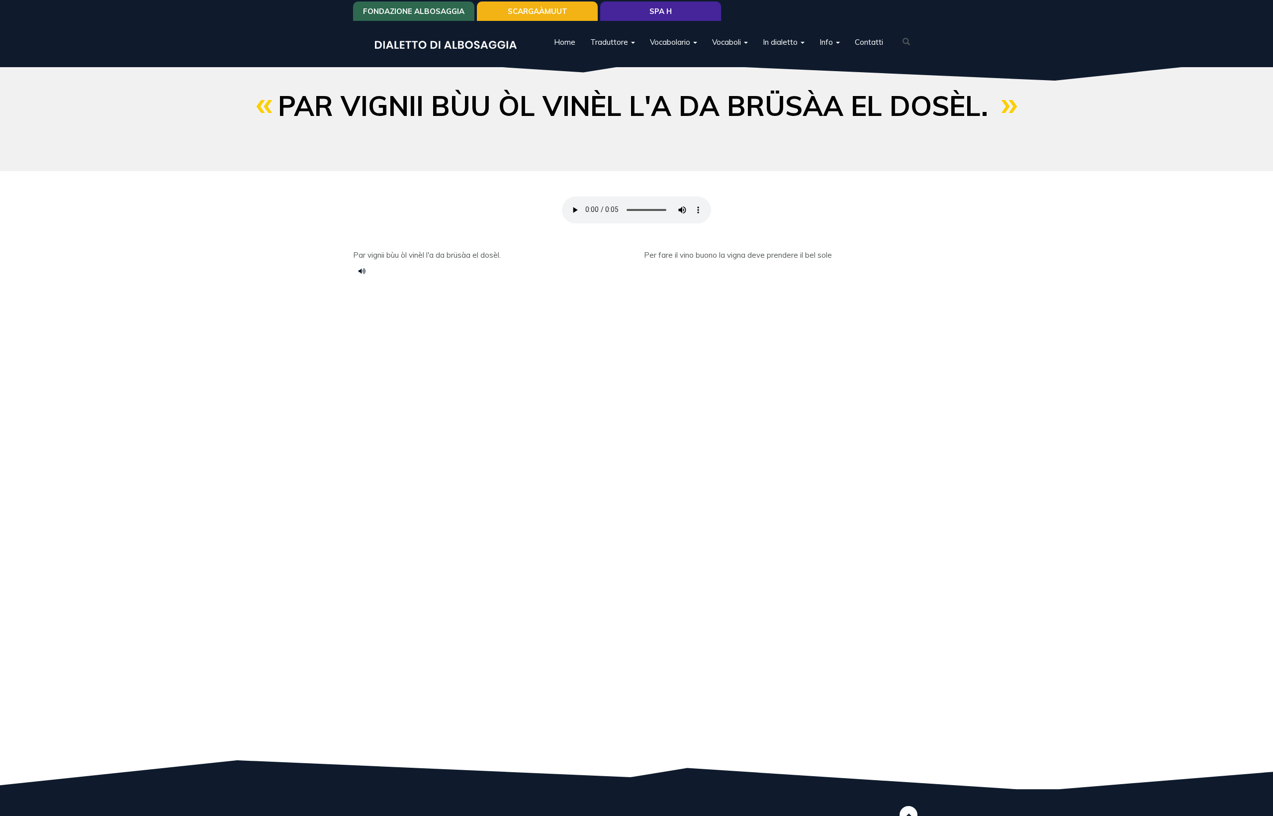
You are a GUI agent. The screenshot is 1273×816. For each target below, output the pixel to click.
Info (827, 42)
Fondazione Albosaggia (413, 11)
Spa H (660, 11)
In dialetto (781, 42)
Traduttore (610, 42)
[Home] (449, 44)
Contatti (869, 42)
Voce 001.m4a (365, 271)
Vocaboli (727, 42)
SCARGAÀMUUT (537, 11)
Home (564, 42)
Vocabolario (671, 42)
